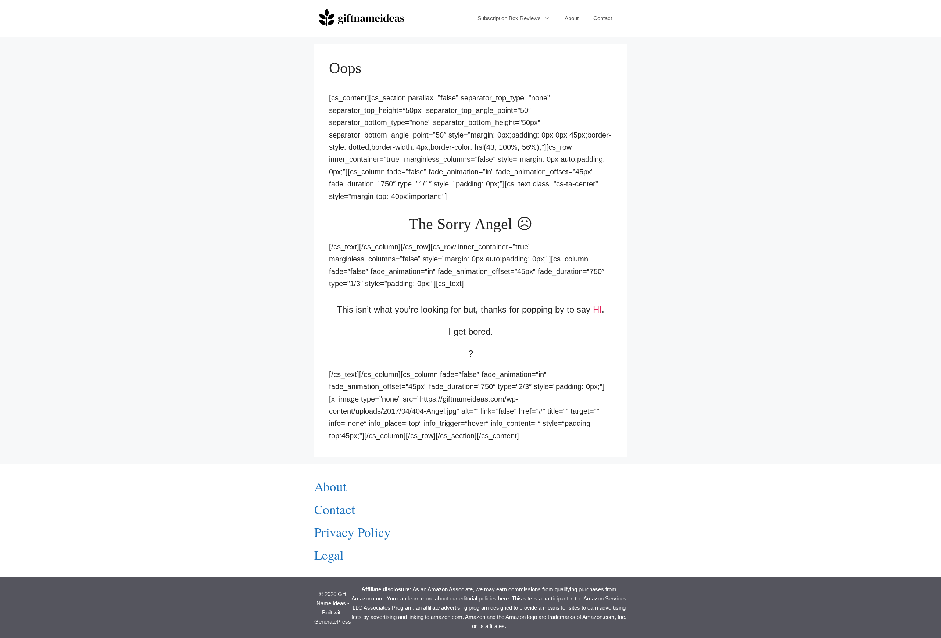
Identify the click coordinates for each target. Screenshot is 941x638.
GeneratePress (332, 622)
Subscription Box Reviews (509, 18)
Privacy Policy (352, 532)
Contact (602, 18)
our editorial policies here (479, 598)
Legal (329, 554)
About (572, 18)
